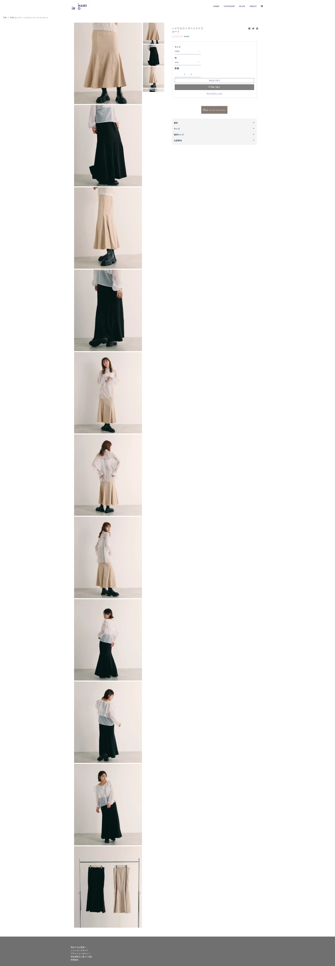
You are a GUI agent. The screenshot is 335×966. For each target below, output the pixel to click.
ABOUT (253, 6)
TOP (5, 18)
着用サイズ (179, 134)
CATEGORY (229, 6)
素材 (176, 123)
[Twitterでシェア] (253, 28)
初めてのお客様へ (78, 947)
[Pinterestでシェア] (257, 28)
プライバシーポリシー (80, 953)
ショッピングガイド (79, 950)
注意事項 (178, 140)
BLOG (242, 6)
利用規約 (75, 960)
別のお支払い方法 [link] (214, 93)
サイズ (178, 47)
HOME (216, 6)
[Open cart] (261, 6)
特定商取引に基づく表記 (81, 957)
